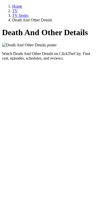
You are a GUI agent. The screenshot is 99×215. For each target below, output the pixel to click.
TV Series (20, 15)
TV (15, 11)
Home (17, 6)
